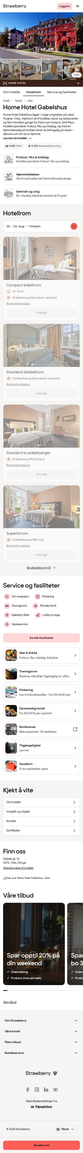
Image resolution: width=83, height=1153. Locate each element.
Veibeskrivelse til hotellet (18, 868)
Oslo (30, 100)
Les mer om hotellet (15, 138)
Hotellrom (33, 92)
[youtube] (55, 1089)
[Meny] (77, 6)
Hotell (6, 100)
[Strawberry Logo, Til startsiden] (14, 6)
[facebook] (27, 1089)
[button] (41, 258)
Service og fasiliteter (61, 92)
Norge (18, 100)
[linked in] (46, 1089)
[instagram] (37, 1089)
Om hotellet (11, 92)
